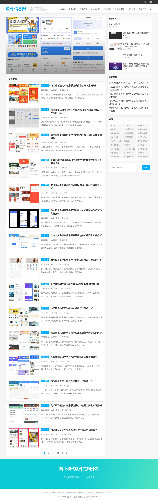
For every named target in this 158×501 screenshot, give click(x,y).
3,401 (67, 434)
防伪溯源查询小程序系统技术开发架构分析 (72, 381)
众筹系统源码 (142, 129)
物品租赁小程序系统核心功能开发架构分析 (72, 308)
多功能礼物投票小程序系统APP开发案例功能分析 (75, 284)
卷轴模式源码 (115, 133)
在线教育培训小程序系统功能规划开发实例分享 (74, 357)
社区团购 (141, 153)
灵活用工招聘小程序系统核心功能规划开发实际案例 (76, 405)
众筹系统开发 (128, 129)
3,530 (67, 410)
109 (65, 117)
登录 (144, 2)
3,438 (65, 361)
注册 (150, 2)
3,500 (67, 288)
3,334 (65, 264)
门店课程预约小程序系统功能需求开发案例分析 (74, 85)
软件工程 (72, 9)
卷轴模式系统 (128, 133)
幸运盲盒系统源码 (116, 141)
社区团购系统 (115, 157)
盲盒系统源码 (115, 153)
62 (58, 453)
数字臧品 (127, 141)
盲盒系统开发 (115, 149)
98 (64, 240)
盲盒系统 (141, 145)
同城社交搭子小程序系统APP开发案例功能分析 (74, 430)
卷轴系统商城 (142, 133)
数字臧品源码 (115, 145)
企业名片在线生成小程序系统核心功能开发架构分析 (76, 235)
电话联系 (90, 477)
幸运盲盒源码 (128, 137)
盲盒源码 (127, 145)
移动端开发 (119, 9)
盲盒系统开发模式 (129, 149)
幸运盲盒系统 (142, 137)
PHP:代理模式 (114, 24)
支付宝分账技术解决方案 (132, 55)
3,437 (65, 313)
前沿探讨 (142, 9)
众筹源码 (141, 125)
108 (64, 168)
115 (65, 90)
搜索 (146, 167)
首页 (63, 9)
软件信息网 (16, 9)
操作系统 (83, 9)
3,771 (65, 337)
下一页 (64, 453)
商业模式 (107, 9)
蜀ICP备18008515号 (93, 497)
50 (64, 142)
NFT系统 (113, 125)
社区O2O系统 (128, 153)
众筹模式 (127, 125)
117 (66, 218)
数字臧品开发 (142, 141)
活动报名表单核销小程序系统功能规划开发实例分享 (76, 260)
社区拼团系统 (128, 157)
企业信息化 (95, 9)
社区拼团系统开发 (143, 157)
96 (64, 193)
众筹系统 (114, 129)
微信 (71, 477)
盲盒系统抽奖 (142, 149)
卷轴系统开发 (115, 137)
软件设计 (131, 9)
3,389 (65, 386)
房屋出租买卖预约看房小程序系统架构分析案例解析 (76, 332)
